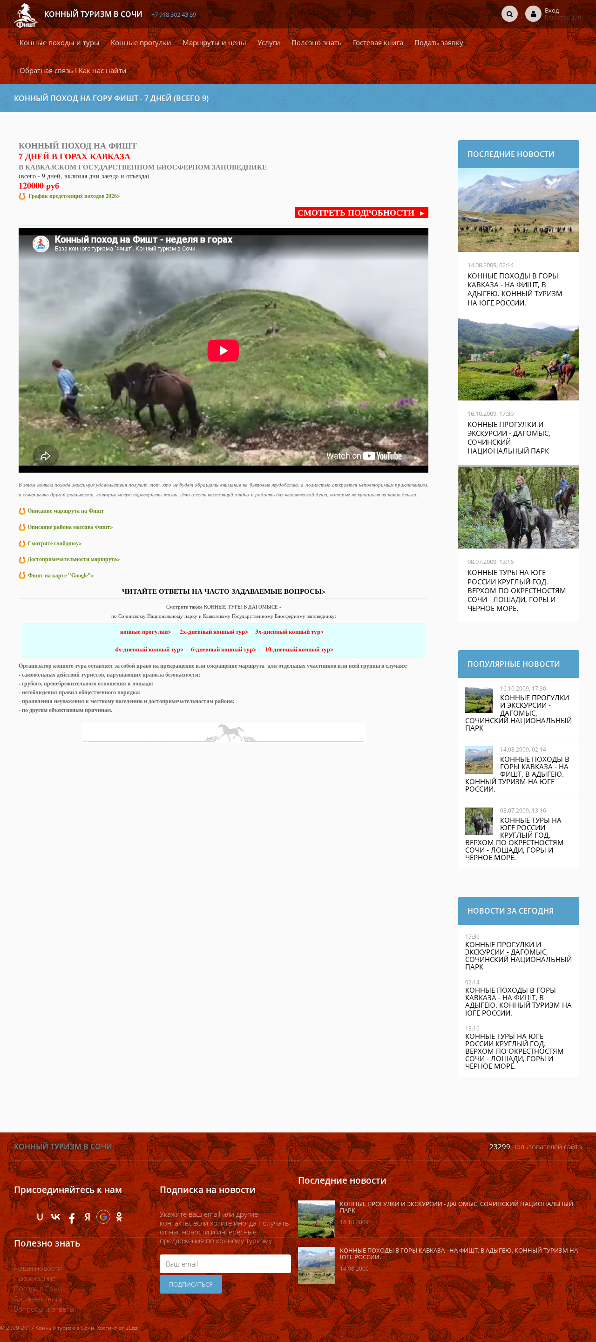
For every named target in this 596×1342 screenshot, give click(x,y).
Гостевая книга (38, 1298)
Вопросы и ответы (44, 1309)
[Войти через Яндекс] (88, 1217)
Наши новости (38, 1268)
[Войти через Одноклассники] (119, 1217)
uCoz (131, 1328)
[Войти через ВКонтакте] (56, 1217)
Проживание (35, 1278)
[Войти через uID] (40, 1217)
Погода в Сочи (38, 1288)
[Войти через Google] (103, 1217)
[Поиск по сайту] (509, 13)
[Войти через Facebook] (72, 1217)
